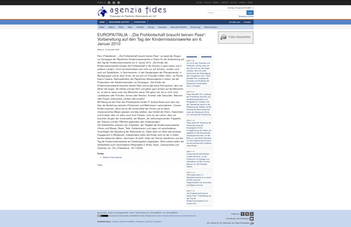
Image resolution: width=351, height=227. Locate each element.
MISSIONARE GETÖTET (119, 22)
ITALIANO (199, 2)
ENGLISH (207, 2)
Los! (250, 12)
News (101, 27)
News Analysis (210, 27)
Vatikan (111, 27)
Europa (151, 27)
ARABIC (250, 2)
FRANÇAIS (225, 2)
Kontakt (247, 22)
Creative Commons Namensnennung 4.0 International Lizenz (176, 216)
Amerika (140, 27)
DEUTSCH (233, 2)
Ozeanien (162, 27)
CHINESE (242, 2)
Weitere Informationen (112, 157)
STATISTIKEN (139, 22)
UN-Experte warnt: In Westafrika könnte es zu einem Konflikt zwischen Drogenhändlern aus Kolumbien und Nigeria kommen (199, 179)
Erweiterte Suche (246, 16)
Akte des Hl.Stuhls (179, 27)
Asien (130, 27)
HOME (102, 22)
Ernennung (195, 27)
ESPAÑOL (216, 2)
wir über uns (234, 22)
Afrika (121, 27)
